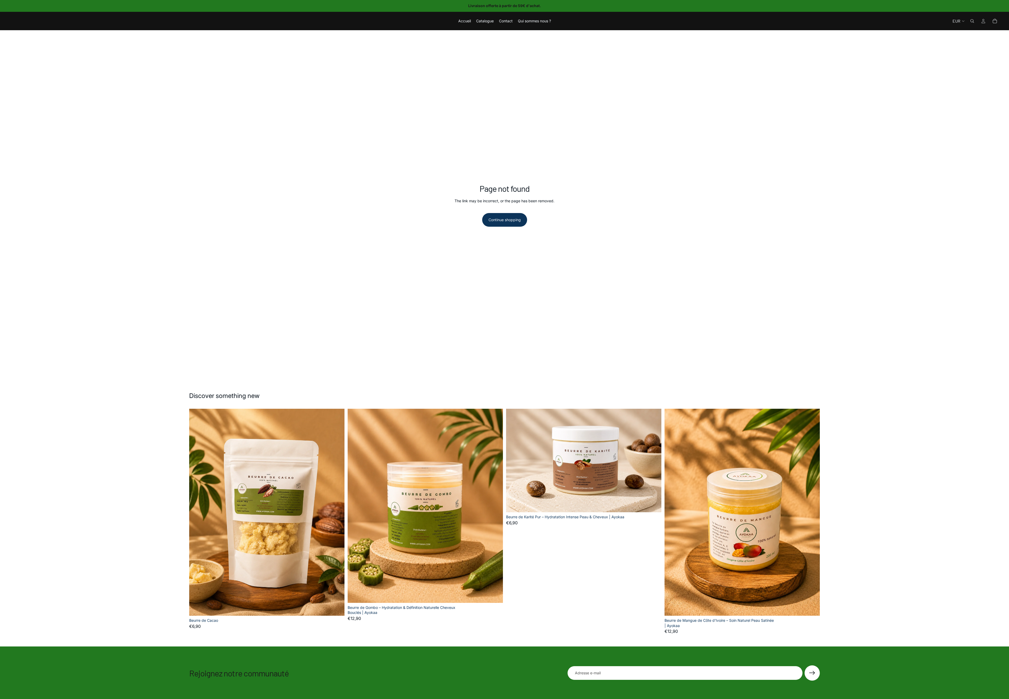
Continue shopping (504, 220)
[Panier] (995, 21)
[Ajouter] (336, 607)
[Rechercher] (972, 21)
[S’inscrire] (812, 673)
